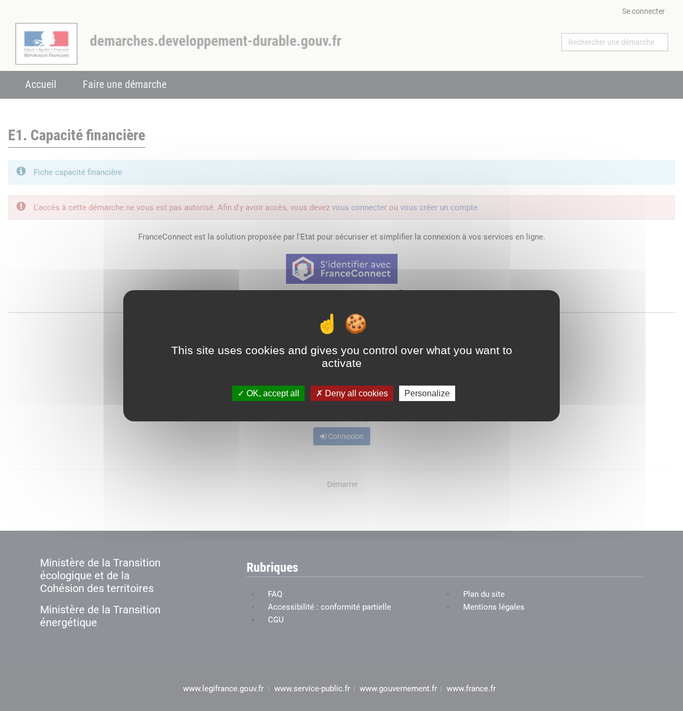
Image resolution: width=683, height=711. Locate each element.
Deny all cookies (355, 392)
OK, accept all (271, 392)
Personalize (427, 392)
